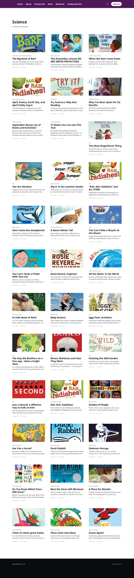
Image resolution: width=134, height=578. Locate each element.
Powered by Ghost (117, 564)
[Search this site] (107, 4)
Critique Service (74, 4)
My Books (60, 4)
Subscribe (116, 4)
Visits (50, 4)
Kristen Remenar (16, 564)
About (28, 4)
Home (20, 4)
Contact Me (39, 4)
